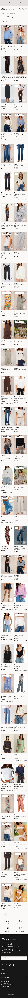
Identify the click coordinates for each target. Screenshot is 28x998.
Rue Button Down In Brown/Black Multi (5, 458)
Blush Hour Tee (4, 635)
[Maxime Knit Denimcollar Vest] (7, 653)
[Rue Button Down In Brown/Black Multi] (7, 444)
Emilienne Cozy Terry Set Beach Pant (6, 370)
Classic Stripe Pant (18, 254)
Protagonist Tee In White (6, 786)
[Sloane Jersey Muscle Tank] (7, 329)
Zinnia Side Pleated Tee (19, 398)
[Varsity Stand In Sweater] (20, 357)
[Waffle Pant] (20, 505)
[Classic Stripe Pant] (20, 241)
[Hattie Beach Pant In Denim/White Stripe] (7, 683)
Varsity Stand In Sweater (20, 369)
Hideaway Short (5, 605)
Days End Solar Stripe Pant (20, 816)
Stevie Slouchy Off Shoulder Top (18, 458)
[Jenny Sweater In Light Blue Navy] (7, 34)
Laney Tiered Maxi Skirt (6, 518)
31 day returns (20, 924)
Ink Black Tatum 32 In (6, 194)
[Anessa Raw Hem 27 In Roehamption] (20, 535)
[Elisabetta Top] (7, 743)
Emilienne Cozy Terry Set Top (20, 314)
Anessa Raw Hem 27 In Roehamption (19, 549)
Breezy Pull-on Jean (18, 696)
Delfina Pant (4, 874)
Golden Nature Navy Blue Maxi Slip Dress (7, 226)
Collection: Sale (5, 986)
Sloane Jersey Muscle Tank (7, 342)
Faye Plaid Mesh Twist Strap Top (19, 489)
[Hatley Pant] (7, 300)
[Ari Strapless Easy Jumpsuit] (7, 564)
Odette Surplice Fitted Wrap (6, 135)
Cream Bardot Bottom (19, 844)
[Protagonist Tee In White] (7, 773)
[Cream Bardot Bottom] (20, 831)
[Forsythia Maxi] (7, 535)
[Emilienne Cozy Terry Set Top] (20, 300)
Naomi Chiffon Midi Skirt (6, 816)
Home (2, 13)
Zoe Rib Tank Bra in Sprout (20, 756)
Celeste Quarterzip (18, 605)
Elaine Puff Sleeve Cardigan (18, 577)
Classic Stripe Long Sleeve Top (20, 226)
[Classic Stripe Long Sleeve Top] (20, 212)
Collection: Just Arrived (7, 984)
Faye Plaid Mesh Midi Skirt (20, 342)
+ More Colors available (7, 52)
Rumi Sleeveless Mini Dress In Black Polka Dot (20, 78)
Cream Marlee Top (18, 905)
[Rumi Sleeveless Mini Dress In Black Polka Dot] (20, 65)
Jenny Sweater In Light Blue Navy (6, 47)
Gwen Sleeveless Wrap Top (6, 254)
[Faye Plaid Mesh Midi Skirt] (20, 329)
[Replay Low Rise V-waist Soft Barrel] (7, 272)
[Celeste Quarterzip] (20, 592)
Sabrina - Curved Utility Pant (19, 107)
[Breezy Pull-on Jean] (20, 683)
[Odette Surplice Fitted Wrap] (7, 122)
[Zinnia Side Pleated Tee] (20, 385)
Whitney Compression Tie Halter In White (20, 875)
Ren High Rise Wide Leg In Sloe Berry (7, 78)
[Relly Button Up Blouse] (7, 831)
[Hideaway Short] (7, 592)
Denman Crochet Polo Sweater (19, 728)
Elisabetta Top (4, 756)
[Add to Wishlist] (11, 26)
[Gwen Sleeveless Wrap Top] (7, 241)
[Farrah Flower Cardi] (20, 34)
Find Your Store (4, 983)
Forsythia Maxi (4, 548)
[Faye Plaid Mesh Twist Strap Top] (20, 475)
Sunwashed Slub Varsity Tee (19, 195)
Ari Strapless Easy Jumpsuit (7, 576)
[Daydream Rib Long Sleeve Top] (20, 272)
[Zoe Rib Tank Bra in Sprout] (20, 743)
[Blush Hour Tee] (7, 622)
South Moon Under (9, 994)
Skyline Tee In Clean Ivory (7, 488)
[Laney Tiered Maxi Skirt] (7, 505)
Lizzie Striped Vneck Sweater (5, 906)
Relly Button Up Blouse (6, 844)
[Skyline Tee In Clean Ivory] (7, 475)
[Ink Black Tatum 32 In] (7, 181)
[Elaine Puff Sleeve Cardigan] (20, 564)
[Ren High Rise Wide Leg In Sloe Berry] (7, 65)
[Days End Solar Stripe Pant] (20, 803)
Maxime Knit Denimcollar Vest (7, 667)
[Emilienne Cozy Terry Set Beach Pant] (7, 357)
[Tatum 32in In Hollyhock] (7, 153)
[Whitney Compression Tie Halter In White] (20, 861)
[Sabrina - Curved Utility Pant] (20, 93)
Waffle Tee (16, 429)
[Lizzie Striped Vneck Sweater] (7, 892)
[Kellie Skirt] (7, 93)
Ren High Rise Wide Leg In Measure (7, 728)
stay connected (20, 931)
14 (17, 914)
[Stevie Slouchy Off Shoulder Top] (20, 444)
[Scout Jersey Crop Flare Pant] (7, 385)
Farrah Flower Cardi (18, 46)
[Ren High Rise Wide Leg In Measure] (7, 714)
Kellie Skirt (3, 106)
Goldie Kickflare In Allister (7, 429)
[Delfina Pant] (7, 861)
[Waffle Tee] (20, 416)
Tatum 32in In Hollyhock (6, 165)
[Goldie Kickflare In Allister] (7, 416)
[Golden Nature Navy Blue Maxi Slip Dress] (7, 212)
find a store (7, 924)
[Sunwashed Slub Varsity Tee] (20, 181)
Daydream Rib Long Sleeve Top (19, 285)
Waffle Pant (17, 518)
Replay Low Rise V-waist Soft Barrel (6, 285)
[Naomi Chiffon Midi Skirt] (7, 803)
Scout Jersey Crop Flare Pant (6, 399)
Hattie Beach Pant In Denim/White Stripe (6, 697)
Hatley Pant (4, 313)
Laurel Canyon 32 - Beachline (18, 166)
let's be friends (7, 931)
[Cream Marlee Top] (20, 892)
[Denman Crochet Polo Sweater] (20, 714)
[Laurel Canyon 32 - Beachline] (20, 153)
